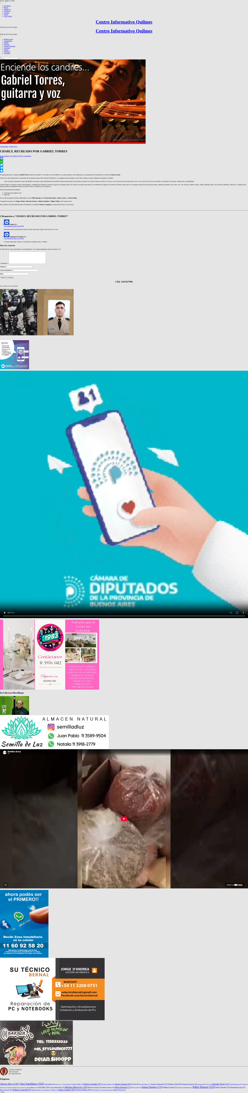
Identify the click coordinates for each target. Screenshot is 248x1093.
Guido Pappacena (236, 1084)
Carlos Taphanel (67, 1084)
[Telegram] (124, 167)
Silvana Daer (47, 1090)
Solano (6, 14)
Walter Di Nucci (119, 1090)
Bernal (6, 7)
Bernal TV (59, 1084)
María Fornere (108, 1087)
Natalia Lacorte (170, 1087)
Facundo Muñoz (144, 1084)
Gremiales (7, 48)
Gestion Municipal (9, 46)
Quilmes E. (7, 9)
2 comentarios (27, 156)
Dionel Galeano (123, 1084)
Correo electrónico (6, 270)
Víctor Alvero (96, 1090)
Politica (6, 50)
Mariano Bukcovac (76, 1087)
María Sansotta (123, 1087)
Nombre (3, 266)
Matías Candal (136, 1087)
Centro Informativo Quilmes (124, 21)
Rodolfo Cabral (37, 1090)
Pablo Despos (204, 1086)
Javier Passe (22, 1087)
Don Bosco (7, 6)
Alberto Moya (10, 1084)
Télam (54, 1090)
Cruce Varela (8, 16)
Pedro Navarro (223, 1087)
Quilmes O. (7, 11)
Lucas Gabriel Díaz (57, 1087)
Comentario (4, 263)
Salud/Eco (7, 51)
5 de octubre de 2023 (15, 156)
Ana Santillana (4, 156)
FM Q (209, 1084)
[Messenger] (124, 170)
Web (1, 274)
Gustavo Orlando (13, 1087)
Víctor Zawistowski (107, 1090)
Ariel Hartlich (50, 1084)
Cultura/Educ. (8, 41)
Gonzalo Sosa (220, 1084)
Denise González (92, 1084)
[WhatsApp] (124, 161)
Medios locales (8, 39)
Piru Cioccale (6, 1090)
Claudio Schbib (77, 1084)
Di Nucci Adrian (108, 1084)
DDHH (6, 43)
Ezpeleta (6, 13)
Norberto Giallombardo (185, 1087)
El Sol (135, 1084)
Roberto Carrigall (22, 1090)
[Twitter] (124, 164)
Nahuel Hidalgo (152, 1087)
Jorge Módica (32, 1087)
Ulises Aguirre (66, 1090)
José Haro (43, 1087)
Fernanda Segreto (189, 1084)
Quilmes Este (13, 146)
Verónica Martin (83, 1090)
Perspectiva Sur (237, 1087)
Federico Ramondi (159, 1084)
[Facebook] (124, 158)
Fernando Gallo (202, 1084)
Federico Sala (174, 1084)
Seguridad (7, 53)
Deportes (6, 44)
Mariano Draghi (95, 1087)
